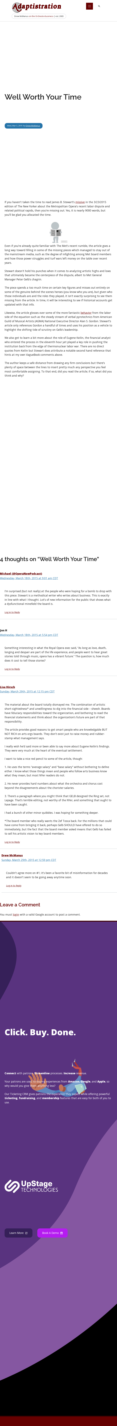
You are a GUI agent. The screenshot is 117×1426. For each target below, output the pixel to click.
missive (80, 202)
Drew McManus (33, 125)
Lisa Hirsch (7, 687)
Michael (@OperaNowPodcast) (21, 573)
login (16, 914)
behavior (86, 313)
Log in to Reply (12, 612)
